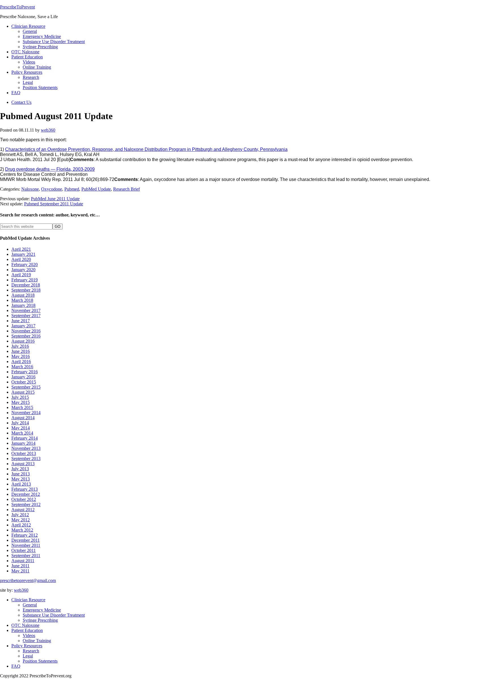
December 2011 (25, 540)
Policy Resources (26, 645)
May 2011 (20, 570)
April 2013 (21, 484)
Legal (28, 656)
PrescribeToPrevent (17, 7)
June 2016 (20, 351)
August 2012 (23, 509)
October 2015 (23, 382)
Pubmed (71, 189)
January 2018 (23, 305)
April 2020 (21, 259)
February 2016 (24, 371)
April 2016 (21, 361)
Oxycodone (51, 189)
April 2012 (21, 524)
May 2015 (20, 402)
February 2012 (24, 535)
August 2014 (23, 417)
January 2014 (23, 443)
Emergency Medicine (42, 610)
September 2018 (26, 290)
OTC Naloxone (25, 625)
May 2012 (20, 519)
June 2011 (20, 565)
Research (31, 650)
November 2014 (26, 412)
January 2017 (23, 325)
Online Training (37, 640)
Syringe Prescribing (40, 620)
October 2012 (23, 499)
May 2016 (20, 356)
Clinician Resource (28, 599)
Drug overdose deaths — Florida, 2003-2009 (50, 169)
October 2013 (23, 453)
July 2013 (20, 468)
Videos (29, 635)
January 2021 (23, 254)
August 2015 (23, 392)
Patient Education (27, 630)
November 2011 (25, 545)
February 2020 (24, 264)
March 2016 (22, 366)
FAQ (15, 666)
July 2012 (20, 514)
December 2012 (25, 494)
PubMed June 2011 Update (55, 198)
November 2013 (26, 448)
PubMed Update (96, 189)
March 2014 (22, 433)
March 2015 (22, 407)
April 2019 (21, 274)
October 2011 (23, 550)
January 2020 (23, 269)
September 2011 (25, 555)
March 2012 (22, 530)
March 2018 (22, 300)
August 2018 (23, 295)
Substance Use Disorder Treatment (54, 615)
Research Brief (126, 189)
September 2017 (26, 315)
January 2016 (23, 376)
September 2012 (26, 504)
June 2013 (20, 473)
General (30, 604)
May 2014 (20, 427)
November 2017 (26, 310)
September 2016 (26, 336)
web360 (21, 590)
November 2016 (26, 330)
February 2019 (24, 279)
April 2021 (21, 249)
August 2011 (22, 560)
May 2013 (20, 479)
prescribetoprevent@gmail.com (28, 580)
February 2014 (24, 438)
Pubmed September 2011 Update (53, 203)
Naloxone (30, 189)
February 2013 (24, 489)
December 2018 (25, 285)
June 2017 (20, 320)
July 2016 (20, 346)
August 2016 (23, 341)
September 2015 (26, 387)
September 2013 (26, 458)
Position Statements (40, 661)
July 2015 (20, 397)
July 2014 (20, 422)
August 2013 (23, 463)
